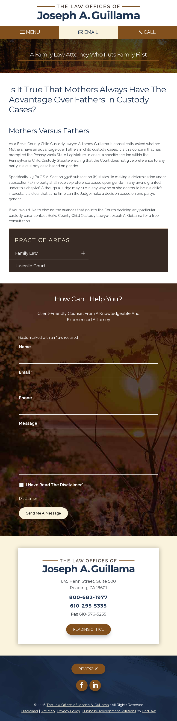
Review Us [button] (88, 669)
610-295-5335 (88, 606)
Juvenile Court (30, 265)
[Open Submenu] (83, 253)
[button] (29, 31)
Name (25, 346)
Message (28, 423)
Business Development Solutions (109, 711)
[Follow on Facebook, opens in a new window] (82, 685)
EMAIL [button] (91, 32)
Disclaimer (28, 498)
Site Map (48, 711)
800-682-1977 (88, 597)
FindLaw (149, 711)
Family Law (26, 253)
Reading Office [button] (88, 629)
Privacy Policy (68, 711)
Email (26, 372)
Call (150, 32)
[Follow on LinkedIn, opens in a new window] (95, 685)
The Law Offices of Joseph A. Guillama (78, 705)
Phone (25, 397)
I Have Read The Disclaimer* (54, 484)
